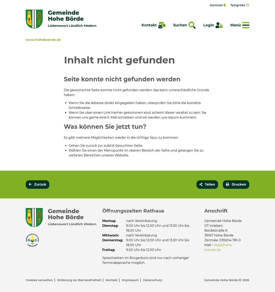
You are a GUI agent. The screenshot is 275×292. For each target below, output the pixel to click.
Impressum (131, 280)
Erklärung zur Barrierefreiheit (79, 280)
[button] (207, 184)
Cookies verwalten (40, 280)
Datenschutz (152, 280)
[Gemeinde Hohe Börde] (61, 19)
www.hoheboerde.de (43, 40)
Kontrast (216, 5)
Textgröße (238, 5)
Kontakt (112, 280)
